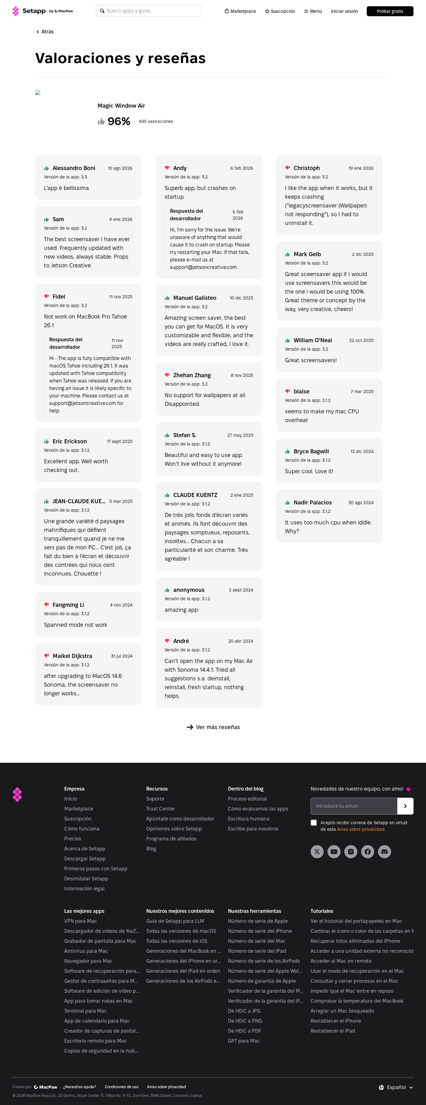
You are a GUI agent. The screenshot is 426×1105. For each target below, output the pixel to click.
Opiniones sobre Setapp (174, 828)
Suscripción (283, 11)
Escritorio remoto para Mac (95, 1041)
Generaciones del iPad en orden (183, 971)
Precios (72, 838)
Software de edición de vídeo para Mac (102, 991)
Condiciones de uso (121, 1087)
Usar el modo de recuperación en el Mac (357, 971)
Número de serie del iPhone (260, 931)
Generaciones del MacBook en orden (184, 951)
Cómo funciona (81, 828)
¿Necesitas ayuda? (79, 1087)
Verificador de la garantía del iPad (266, 1001)
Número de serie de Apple (258, 921)
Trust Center (160, 808)
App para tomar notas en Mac (98, 1001)
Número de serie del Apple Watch (266, 971)
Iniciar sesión (344, 11)
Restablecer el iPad (333, 1031)
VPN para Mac (80, 921)
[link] (317, 852)
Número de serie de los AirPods (264, 961)
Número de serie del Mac (257, 941)
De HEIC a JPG (244, 1011)
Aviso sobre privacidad (361, 829)
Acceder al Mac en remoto (341, 961)
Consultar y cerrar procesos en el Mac (355, 981)
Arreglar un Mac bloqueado (342, 1011)
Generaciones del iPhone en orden (184, 961)
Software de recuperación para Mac (102, 971)
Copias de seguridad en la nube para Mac (102, 1051)
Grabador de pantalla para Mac (100, 941)
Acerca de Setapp (84, 848)
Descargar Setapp (85, 858)
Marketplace (243, 11)
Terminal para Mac (85, 1011)
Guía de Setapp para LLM (175, 921)
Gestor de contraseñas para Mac (102, 981)
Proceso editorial (247, 798)
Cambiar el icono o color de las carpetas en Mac (366, 931)
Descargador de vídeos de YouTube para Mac (102, 931)
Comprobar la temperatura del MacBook (357, 1001)
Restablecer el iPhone (336, 1021)
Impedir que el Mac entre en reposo (352, 991)
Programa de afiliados (171, 838)
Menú (316, 11)
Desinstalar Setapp (86, 878)
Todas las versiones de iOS (176, 941)
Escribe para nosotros (253, 828)
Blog (151, 848)
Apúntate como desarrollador (180, 818)
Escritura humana (248, 818)
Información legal (84, 888)
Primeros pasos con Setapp (96, 868)
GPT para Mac (244, 1041)
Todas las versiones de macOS (181, 931)
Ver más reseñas (218, 727)
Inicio (70, 798)
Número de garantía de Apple (262, 981)
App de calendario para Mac (97, 1021)
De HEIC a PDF (244, 1031)
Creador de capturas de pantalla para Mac (102, 1031)
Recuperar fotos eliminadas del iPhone (355, 941)
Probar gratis (390, 11)
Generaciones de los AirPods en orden (184, 981)
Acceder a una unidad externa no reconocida (363, 951)
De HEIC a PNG (245, 1021)
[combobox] (400, 1087)
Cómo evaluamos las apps (258, 808)
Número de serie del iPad (257, 951)
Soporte (155, 798)
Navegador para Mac (88, 961)
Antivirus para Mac (86, 951)
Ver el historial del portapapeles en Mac (356, 921)
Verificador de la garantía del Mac (266, 991)
